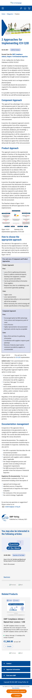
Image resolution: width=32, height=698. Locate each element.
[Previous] (13, 653)
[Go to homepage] (16, 3)
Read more (7, 577)
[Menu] (2, 8)
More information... (16, 688)
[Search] (21, 8)
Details (9, 646)
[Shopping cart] (29, 8)
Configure (17, 695)
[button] (13, 584)
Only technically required (17, 691)
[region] (16, 626)
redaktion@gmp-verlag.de (12, 507)
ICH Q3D (18, 357)
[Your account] (25, 8)
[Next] (20, 653)
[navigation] (16, 653)
